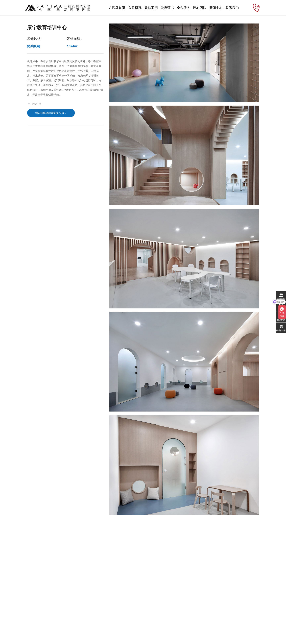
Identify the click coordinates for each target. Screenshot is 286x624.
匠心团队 (199, 7)
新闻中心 (216, 7)
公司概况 (135, 7)
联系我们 (232, 7)
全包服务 (183, 7)
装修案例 (151, 7)
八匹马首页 (117, 7)
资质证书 (167, 7)
